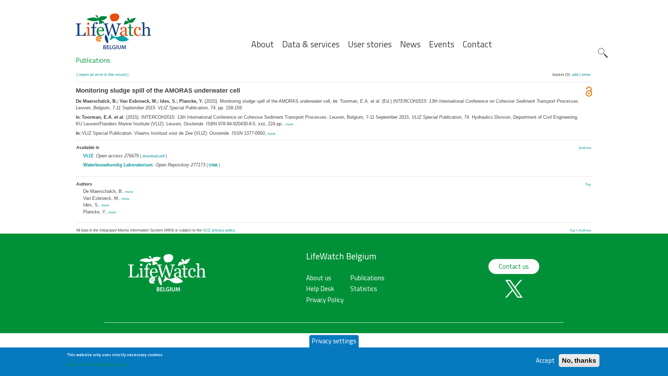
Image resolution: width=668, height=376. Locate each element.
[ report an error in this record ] (102, 74)
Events (441, 44)
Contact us (514, 266)
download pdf (153, 156)
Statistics (363, 288)
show (585, 74)
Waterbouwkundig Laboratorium (118, 164)
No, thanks (579, 360)
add (575, 74)
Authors (585, 148)
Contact (477, 44)
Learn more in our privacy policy (97, 364)
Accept (545, 360)
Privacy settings (334, 341)
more (290, 124)
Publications (93, 60)
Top (588, 184)
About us (318, 278)
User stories (370, 44)
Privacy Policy (325, 300)
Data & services (311, 44)
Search (603, 53)
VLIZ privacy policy (219, 230)
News (410, 44)
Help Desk (320, 288)
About (262, 44)
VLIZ (88, 155)
